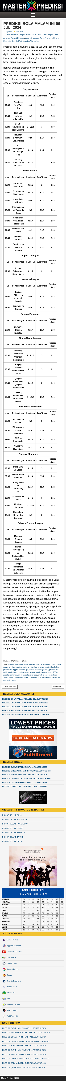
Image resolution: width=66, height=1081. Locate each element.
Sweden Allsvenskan (31, 41)
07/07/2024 (20, 32)
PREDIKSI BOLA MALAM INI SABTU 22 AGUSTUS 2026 (25, 699)
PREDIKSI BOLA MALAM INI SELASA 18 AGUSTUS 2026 (25, 714)
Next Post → (58, 687)
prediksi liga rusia (41, 670)
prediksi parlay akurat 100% (47, 672)
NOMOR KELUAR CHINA (12, 841)
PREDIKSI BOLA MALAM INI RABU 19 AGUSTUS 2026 (24, 711)
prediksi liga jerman (26, 670)
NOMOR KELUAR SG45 (11, 815)
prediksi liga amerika (36, 667)
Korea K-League (46, 38)
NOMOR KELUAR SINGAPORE (14, 820)
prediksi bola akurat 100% (18, 664)
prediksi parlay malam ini (12, 675)
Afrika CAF (10, 993)
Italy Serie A (11, 957)
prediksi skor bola (30, 675)
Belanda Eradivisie (13, 981)
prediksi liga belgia (52, 667)
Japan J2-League (32, 38)
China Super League (45, 35)
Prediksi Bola (17, 41)
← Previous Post (9, 687)
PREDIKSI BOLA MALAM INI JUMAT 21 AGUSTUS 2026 (25, 703)
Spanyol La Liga (12, 969)
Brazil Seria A (11, 987)
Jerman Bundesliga (13, 951)
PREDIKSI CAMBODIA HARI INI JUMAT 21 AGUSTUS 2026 (25, 1059)
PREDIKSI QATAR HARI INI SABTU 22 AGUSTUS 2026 (24, 767)
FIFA (8, 998)
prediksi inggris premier (18, 667)
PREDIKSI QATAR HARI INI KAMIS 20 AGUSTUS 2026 (23, 1067)
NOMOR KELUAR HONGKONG (15, 824)
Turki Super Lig (12, 1016)
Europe (9, 975)
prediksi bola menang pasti (39, 664)
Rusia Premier (12, 1010)
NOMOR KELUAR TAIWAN (13, 837)
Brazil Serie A (31, 35)
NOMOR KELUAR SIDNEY (12, 828)
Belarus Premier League (15, 35)
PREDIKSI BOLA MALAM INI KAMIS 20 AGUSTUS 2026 (25, 707)
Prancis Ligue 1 (12, 963)
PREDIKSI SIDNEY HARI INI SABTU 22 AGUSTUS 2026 (24, 775)
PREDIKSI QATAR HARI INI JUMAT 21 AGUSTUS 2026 (24, 782)
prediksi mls (12, 672)
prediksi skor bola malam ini (19, 677)
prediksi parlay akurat (26, 672)
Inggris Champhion (13, 946)
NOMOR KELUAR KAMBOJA (13, 833)
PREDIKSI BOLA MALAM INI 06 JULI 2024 (31, 25)
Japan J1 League (17, 38)
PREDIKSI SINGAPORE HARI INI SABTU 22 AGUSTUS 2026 (26, 771)
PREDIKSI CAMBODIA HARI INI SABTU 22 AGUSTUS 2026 (26, 779)
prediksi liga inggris (10, 670)
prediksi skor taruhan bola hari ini (44, 677)
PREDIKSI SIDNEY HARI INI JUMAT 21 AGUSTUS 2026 (24, 786)
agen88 (9, 32)
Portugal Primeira (13, 1004)
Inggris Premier (12, 940)
